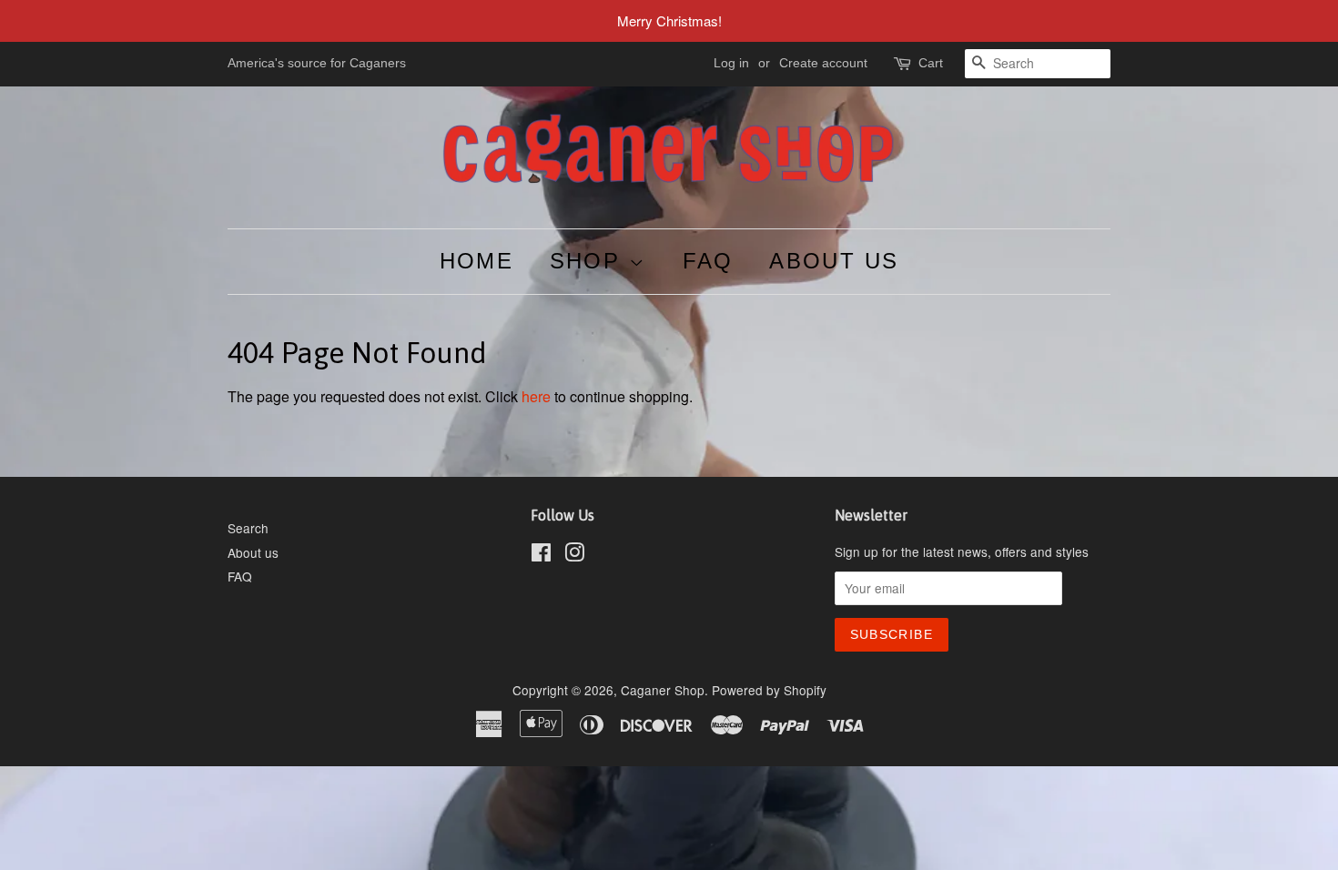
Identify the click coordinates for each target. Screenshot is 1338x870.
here (536, 396)
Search (248, 528)
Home (477, 260)
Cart (930, 63)
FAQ (708, 260)
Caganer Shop (662, 690)
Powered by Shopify (769, 690)
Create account (823, 63)
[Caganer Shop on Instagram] (574, 555)
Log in (731, 63)
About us (833, 260)
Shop (589, 260)
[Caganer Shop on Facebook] (541, 555)
